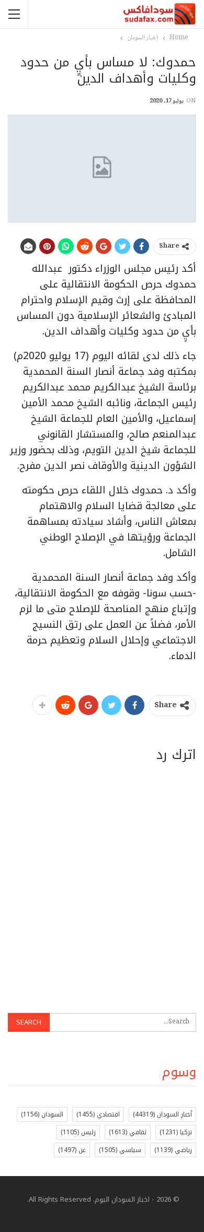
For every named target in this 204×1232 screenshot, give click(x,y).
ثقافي (127, 1132)
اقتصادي (98, 1114)
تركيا (176, 1132)
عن (72, 1150)
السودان (42, 1114)
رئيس (78, 1132)
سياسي (120, 1150)
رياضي (173, 1150)
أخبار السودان (162, 1114)
